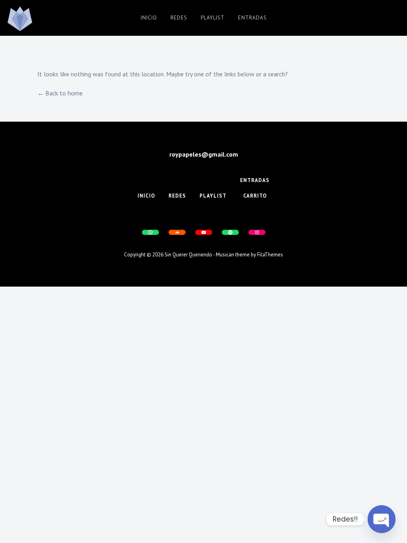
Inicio (149, 17)
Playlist (213, 17)
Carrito (255, 195)
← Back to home (60, 93)
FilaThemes (270, 254)
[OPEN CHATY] (381, 519)
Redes (179, 17)
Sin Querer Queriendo (188, 254)
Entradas (252, 17)
